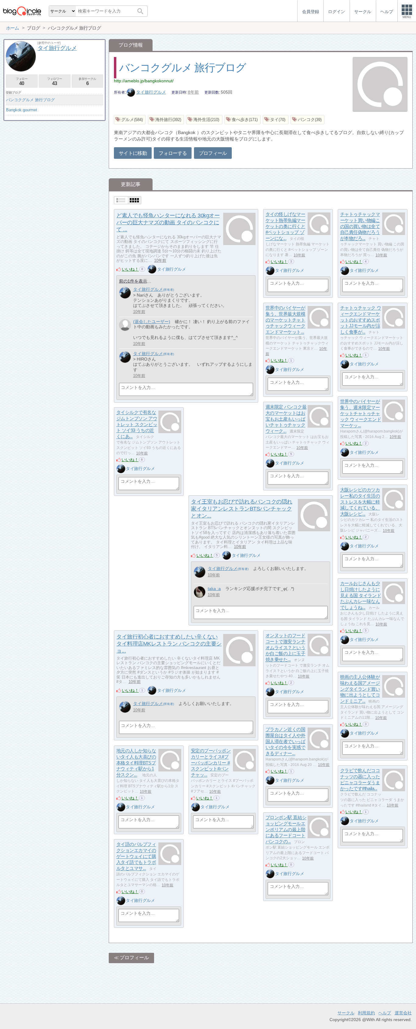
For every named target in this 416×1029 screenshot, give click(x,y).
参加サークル (87, 81)
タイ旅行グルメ (151, 92)
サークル (345, 1012)
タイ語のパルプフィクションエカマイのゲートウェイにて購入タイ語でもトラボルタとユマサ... (136, 856)
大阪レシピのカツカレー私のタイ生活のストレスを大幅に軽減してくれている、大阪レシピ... (360, 502)
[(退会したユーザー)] (125, 325)
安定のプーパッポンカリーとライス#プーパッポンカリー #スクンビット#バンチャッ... (211, 763)
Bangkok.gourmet (21, 110)
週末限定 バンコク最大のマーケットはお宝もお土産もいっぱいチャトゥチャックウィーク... (286, 419)
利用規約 (366, 1012)
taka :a (214, 588)
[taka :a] (200, 592)
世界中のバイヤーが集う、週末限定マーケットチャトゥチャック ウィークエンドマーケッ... (360, 413)
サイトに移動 (133, 153)
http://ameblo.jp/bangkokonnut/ (144, 80)
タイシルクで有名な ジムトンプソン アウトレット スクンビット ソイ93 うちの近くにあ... (136, 424)
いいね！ (130, 269)
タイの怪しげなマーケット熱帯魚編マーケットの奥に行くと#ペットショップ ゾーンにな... (285, 226)
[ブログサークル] (22, 11)
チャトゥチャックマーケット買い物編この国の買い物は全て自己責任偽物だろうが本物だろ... (360, 226)
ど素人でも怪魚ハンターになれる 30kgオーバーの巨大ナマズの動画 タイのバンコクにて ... (168, 222)
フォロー (21, 81)
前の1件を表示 (133, 281)
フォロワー (54, 81)
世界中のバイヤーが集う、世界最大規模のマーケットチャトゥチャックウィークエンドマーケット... (285, 320)
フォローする (173, 153)
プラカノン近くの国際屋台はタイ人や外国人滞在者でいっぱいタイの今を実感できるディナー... (285, 741)
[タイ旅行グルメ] (152, 269)
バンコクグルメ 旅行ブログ (182, 67)
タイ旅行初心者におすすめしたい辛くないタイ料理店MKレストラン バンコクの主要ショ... (168, 644)
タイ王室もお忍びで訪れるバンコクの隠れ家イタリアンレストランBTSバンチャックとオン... (241, 509)
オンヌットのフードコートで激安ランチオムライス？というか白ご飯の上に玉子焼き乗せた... (285, 647)
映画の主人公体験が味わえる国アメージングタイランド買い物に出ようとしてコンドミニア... (360, 689)
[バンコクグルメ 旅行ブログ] (380, 85)
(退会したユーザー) (151, 321)
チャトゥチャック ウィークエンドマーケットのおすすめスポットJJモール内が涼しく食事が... (360, 320)
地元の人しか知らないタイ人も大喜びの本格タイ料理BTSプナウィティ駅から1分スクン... (136, 763)
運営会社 (403, 1012)
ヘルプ (384, 1012)
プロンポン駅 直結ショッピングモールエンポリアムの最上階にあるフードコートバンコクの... (286, 829)
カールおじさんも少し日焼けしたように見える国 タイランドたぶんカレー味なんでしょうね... (360, 595)
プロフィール (213, 153)
